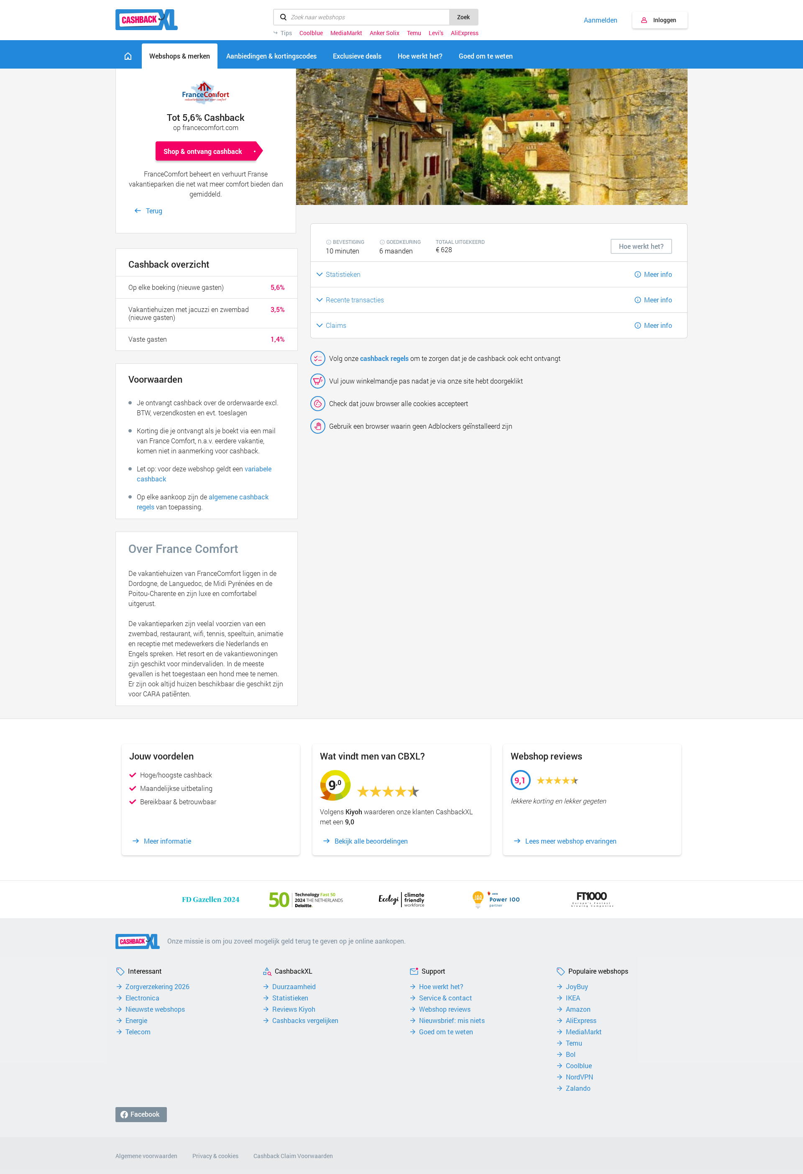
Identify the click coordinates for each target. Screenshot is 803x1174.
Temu (414, 33)
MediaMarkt (346, 33)
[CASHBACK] (146, 19)
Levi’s (436, 33)
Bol (570, 1054)
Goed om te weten (446, 1032)
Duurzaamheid (294, 986)
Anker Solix (384, 33)
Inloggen (664, 20)
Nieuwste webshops (155, 1009)
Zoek (463, 17)
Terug (154, 210)
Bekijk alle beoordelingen (371, 841)
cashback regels (384, 358)
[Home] (128, 56)
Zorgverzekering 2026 (157, 986)
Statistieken (290, 998)
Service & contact (445, 998)
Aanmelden (600, 20)
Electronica (142, 998)
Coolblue (311, 33)
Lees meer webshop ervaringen (570, 841)
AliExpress (464, 33)
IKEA (573, 998)
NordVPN (579, 1077)
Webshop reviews (445, 1009)
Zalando (578, 1088)
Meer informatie (167, 841)
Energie (136, 1020)
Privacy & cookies (215, 1156)
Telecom (138, 1032)
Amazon (578, 1009)
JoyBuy (577, 986)
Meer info (658, 274)
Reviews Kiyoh (293, 1009)
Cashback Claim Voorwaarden (293, 1156)
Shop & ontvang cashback (203, 151)
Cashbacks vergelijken (305, 1020)
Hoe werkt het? (441, 986)
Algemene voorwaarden (146, 1156)
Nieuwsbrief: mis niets (452, 1020)
